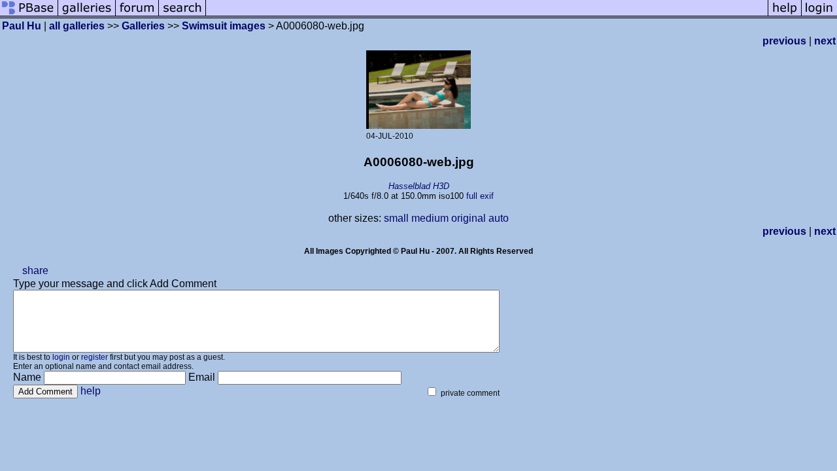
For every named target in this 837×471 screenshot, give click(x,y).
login (61, 357)
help (90, 390)
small (396, 218)
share (35, 270)
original (468, 218)
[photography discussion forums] (137, 14)
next (825, 40)
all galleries (77, 25)
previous (784, 40)
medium (430, 218)
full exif (480, 196)
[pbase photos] (29, 14)
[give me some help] (785, 14)
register (94, 357)
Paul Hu (21, 25)
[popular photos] (487, 14)
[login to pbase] (819, 14)
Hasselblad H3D (418, 186)
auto (498, 218)
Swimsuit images (223, 25)
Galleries (143, 25)
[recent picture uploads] (87, 14)
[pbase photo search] (182, 14)
